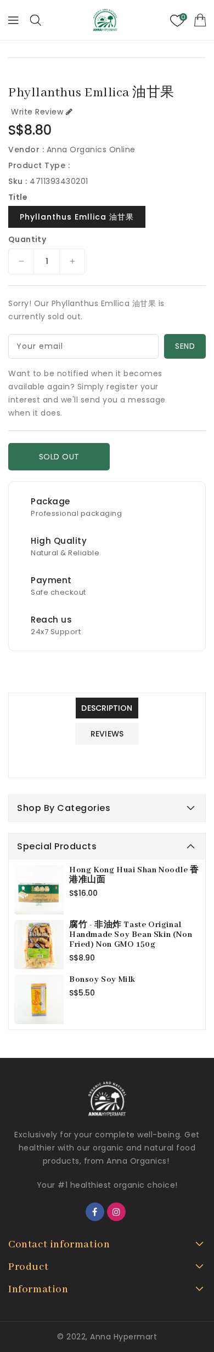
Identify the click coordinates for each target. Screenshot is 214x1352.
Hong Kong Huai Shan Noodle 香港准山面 (134, 875)
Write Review (37, 111)
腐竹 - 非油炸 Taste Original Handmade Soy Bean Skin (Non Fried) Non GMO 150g (130, 935)
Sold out (59, 456)
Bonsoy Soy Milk (102, 980)
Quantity (27, 239)
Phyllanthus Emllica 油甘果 (77, 216)
